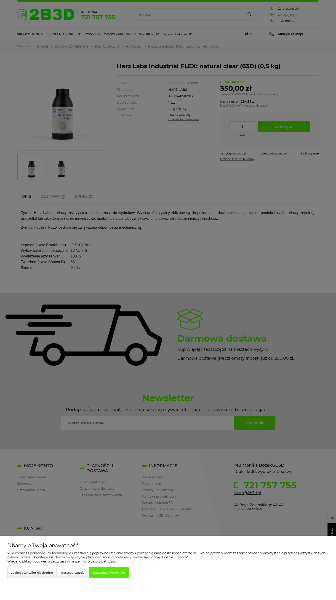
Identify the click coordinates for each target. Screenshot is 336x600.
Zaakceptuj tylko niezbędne (32, 572)
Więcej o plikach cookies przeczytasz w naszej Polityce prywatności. (61, 561)
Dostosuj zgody (72, 572)
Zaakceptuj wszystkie (109, 572)
